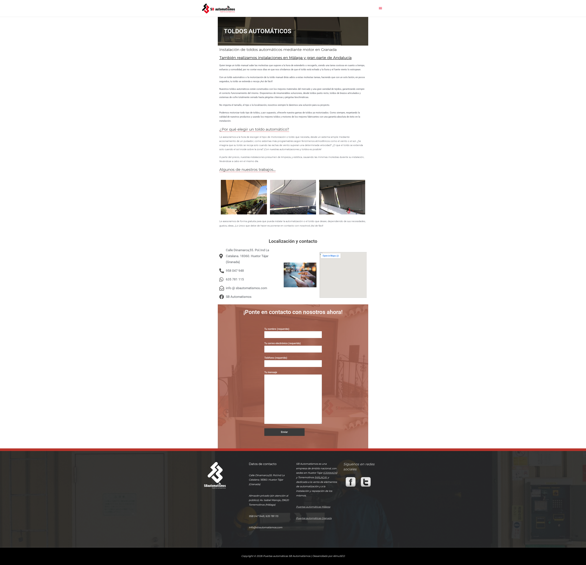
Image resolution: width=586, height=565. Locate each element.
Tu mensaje (270, 372)
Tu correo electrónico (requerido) (282, 343)
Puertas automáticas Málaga (313, 506)
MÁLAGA (320, 477)
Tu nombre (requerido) (276, 329)
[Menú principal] (380, 8)
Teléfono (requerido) (275, 357)
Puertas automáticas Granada (314, 518)
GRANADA (330, 472)
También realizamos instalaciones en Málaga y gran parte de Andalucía (285, 57)
